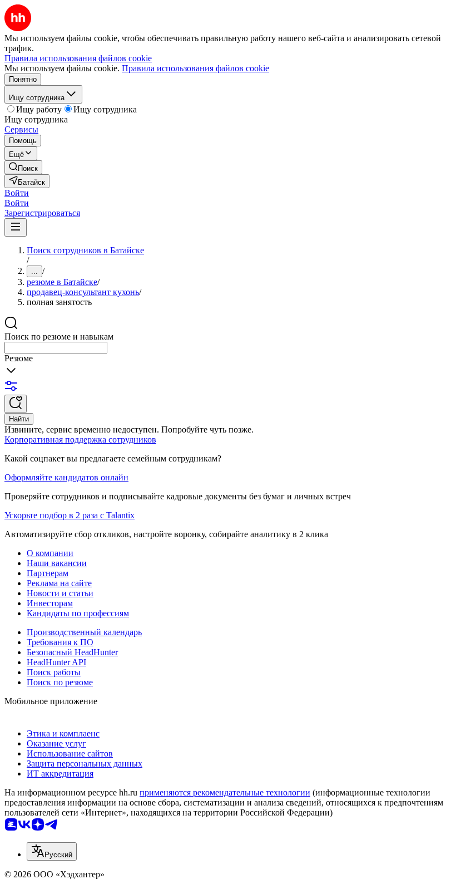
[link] (23, 167)
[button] (16, 193)
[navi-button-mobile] (15, 227)
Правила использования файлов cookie (195, 68)
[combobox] (55, 347)
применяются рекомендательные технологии (225, 792)
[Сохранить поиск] (15, 404)
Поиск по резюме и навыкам (58, 336)
